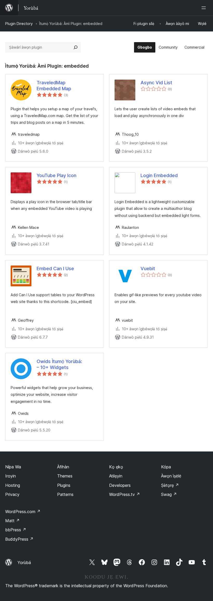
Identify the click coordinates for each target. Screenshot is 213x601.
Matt (12, 520)
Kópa (166, 466)
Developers (120, 485)
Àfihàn (63, 466)
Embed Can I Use (55, 268)
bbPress (15, 529)
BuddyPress (19, 539)
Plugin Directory (19, 23)
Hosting (12, 485)
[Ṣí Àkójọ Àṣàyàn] (204, 8)
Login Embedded (159, 175)
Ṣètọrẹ (170, 485)
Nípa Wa (13, 466)
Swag (169, 494)
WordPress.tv (124, 494)
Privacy (12, 494)
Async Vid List (156, 82)
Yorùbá (24, 562)
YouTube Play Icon (56, 175)
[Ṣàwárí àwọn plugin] (75, 47)
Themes (64, 476)
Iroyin (10, 476)
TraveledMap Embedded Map (54, 85)
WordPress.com (23, 511)
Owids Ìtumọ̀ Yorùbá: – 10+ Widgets (59, 364)
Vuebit (148, 268)
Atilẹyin (115, 476)
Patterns (65, 494)
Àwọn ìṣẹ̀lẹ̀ (171, 476)
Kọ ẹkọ (116, 466)
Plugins (63, 485)
